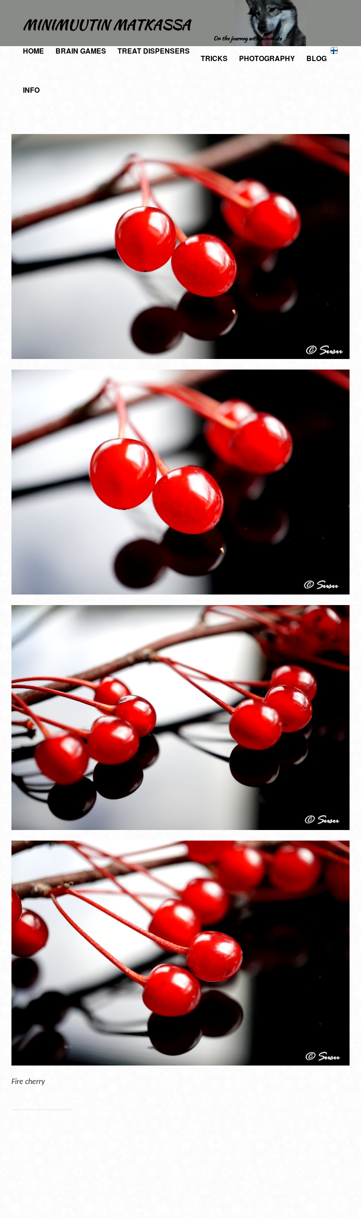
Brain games (80, 51)
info (31, 90)
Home (33, 51)
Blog (316, 58)
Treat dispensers (154, 51)
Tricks (214, 58)
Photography (267, 58)
